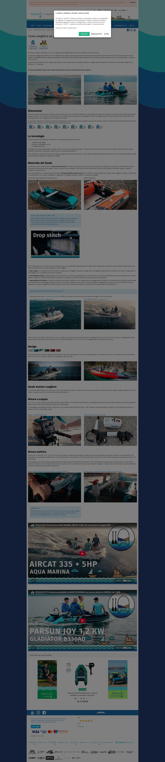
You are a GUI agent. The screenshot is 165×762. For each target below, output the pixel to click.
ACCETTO (84, 34)
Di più (106, 34)
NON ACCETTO (96, 34)
